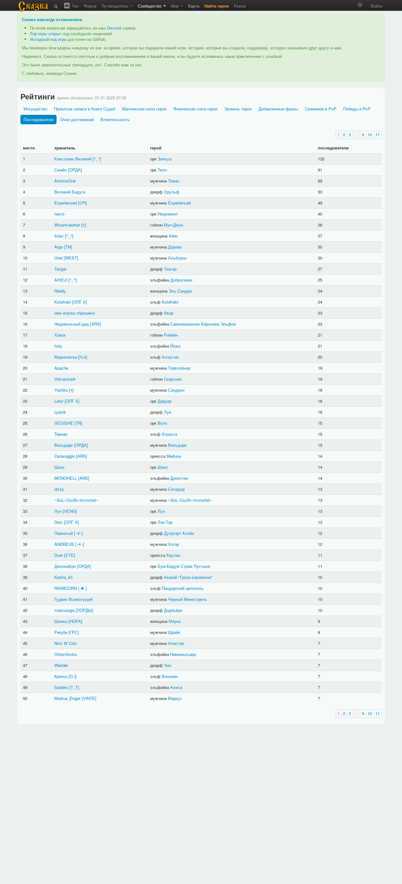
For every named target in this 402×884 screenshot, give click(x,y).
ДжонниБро (65, 566)
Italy (58, 346)
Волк (162, 423)
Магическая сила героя (144, 109)
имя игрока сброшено (74, 313)
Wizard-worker (67, 225)
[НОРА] (75, 621)
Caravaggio (64, 456)
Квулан (173, 555)
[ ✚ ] (82, 588)
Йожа (175, 346)
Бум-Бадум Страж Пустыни (184, 566)
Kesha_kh (63, 577)
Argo (58, 247)
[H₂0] (82, 357)
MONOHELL (65, 478)
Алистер (176, 643)
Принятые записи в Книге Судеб (84, 109)
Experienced (65, 203)
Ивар (168, 313)
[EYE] (69, 555)
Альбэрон (177, 258)
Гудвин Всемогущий (73, 599)
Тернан (61, 434)
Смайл (60, 170)
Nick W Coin (65, 643)
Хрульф (171, 192)
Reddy (60, 291)
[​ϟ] (83, 225)
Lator (58, 401)
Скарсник (173, 379)
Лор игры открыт (45, 33)
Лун (58, 511)
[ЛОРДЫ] (84, 610)
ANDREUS (64, 544)
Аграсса (169, 434)
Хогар (173, 544)
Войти (376, 6)
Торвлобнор (179, 368)
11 (377, 134)
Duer (58, 555)
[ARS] (95, 324)
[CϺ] (82, 203)
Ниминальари (183, 654)
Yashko (61, 390)
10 (369, 134)
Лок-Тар (165, 522)
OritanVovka (65, 654)
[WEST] (71, 258)
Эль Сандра (180, 291)
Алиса (176, 687)
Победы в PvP (357, 109)
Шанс (59, 467)
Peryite (60, 632)
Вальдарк (63, 445)
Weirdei (61, 665)
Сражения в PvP (320, 109)
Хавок (60, 335)
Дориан (175, 247)
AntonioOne (65, 181)
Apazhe (61, 368)
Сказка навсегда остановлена (52, 19)
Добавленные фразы (278, 109)
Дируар (164, 401)
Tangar (60, 269)
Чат (75, 6)
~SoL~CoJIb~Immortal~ (76, 500)
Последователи (38, 119)
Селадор (176, 489)
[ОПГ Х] (79, 302)
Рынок (240, 6)
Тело (162, 170)
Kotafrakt (62, 302)
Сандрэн (176, 390)
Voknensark (65, 379)
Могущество (35, 109)
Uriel (58, 258)
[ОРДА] (75, 170)
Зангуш (164, 159)
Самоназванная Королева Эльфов (203, 324)
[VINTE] (89, 698)
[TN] (68, 247)
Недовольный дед (71, 324)
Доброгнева (181, 280)
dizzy (59, 489)
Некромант (168, 214)
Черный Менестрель (187, 599)
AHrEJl (60, 280)
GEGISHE (63, 423)
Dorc (58, 522)
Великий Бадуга (69, 192)
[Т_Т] (74, 687)
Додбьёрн (173, 610)
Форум (90, 6)
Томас (174, 181)
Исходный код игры (48, 39)
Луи (167, 412)
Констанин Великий (72, 159)
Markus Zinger (67, 698)
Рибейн (171, 335)
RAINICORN (65, 588)
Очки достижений (77, 119)
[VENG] (70, 511)
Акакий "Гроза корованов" (188, 577)
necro (59, 214)
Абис (59, 236)
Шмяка (60, 621)
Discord (114, 28)
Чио (167, 665)
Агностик (170, 357)
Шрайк (174, 632)
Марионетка (65, 357)
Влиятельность (115, 119)
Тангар (170, 269)
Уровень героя (238, 109)
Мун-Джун (173, 225)
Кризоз (60, 676)
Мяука (175, 621)
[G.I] (72, 676)
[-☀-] (78, 533)
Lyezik (60, 412)
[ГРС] (73, 632)
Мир (175, 6)
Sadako (61, 687)
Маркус (175, 698)
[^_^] (97, 159)
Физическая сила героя (195, 109)
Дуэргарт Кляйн (179, 533)
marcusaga (64, 610)
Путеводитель (115, 6)
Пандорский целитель (183, 588)
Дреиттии (179, 478)
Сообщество (150, 6)
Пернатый (63, 533)
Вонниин (170, 676)
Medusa (173, 456)
